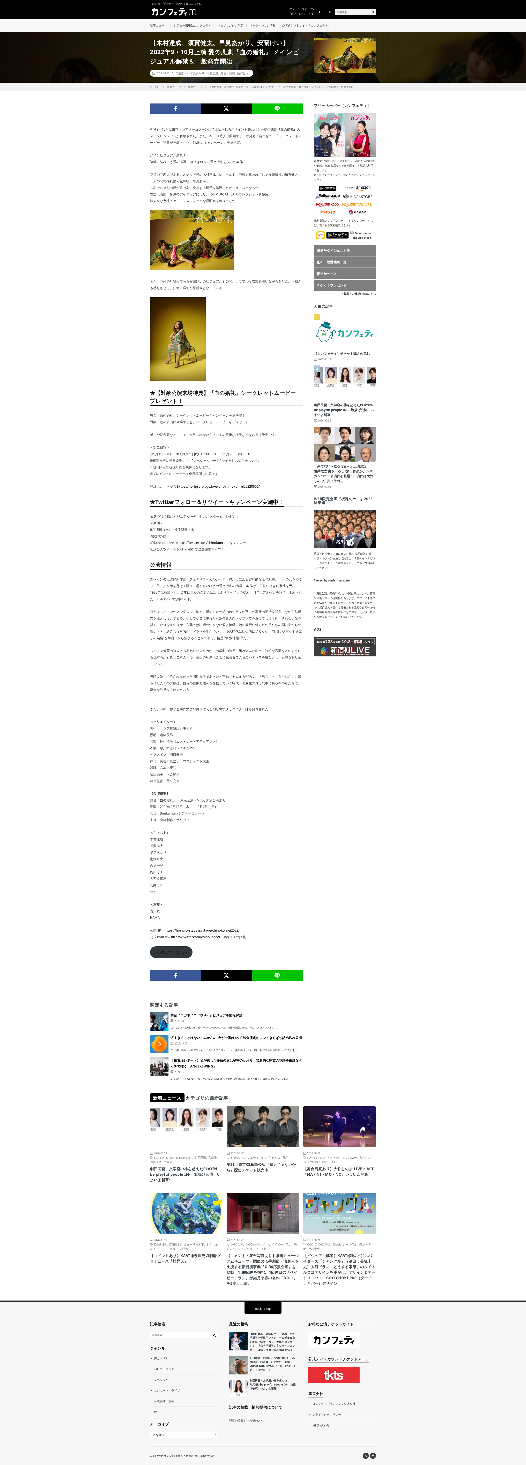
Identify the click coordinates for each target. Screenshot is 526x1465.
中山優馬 (169, 1248)
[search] (373, 12)
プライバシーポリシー (326, 1414)
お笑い (235, 1157)
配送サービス (327, 273)
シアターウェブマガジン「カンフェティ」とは (300, 11)
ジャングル (350, 1244)
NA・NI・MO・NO (319, 1157)
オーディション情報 (263, 25)
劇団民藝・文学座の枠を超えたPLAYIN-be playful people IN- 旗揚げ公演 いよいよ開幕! (344, 410)
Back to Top (263, 1309)
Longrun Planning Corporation (194, 1456)
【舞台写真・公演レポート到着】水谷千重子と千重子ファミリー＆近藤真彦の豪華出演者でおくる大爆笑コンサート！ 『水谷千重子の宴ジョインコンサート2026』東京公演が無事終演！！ (272, 1342)
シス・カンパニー (345, 1157)
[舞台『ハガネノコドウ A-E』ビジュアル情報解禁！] (159, 1021)
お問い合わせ (321, 1425)
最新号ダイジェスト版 (333, 250)
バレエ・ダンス (164, 1369)
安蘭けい (182, 73)
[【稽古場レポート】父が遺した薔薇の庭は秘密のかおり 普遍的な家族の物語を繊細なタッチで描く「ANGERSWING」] (159, 1066)
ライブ (265, 1157)
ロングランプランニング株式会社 (333, 1404)
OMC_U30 (237, 1244)
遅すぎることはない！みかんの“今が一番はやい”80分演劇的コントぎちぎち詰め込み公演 (236, 1037)
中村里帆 (183, 1248)
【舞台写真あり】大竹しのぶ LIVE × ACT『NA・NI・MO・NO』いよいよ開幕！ (338, 1171)
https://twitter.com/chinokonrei (201, 542)
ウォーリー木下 (194, 1244)
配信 (285, 1157)
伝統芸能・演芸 (164, 1401)
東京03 (276, 1157)
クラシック (161, 1380)
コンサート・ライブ (167, 1390)
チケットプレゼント (332, 285)
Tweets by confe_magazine (332, 580)
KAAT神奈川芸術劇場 (168, 1244)
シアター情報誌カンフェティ (192, 25)
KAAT (336, 1244)
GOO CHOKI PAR (319, 1244)
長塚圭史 (314, 1248)
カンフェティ (250, 1157)
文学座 (168, 1161)
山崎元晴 (155, 1161)
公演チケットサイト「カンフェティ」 (306, 25)
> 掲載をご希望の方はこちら (359, 293)
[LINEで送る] (277, 108)
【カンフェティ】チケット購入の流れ (342, 353)
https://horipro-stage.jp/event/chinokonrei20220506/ (218, 486)
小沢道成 (314, 1161)
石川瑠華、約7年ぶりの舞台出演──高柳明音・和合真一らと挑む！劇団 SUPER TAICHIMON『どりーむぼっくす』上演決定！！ (273, 1364)
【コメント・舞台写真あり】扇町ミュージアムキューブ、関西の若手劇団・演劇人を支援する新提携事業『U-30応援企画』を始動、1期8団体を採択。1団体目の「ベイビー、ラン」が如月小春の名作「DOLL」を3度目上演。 (263, 1269)
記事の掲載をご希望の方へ (246, 1420)
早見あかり (197, 73)
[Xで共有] (226, 108)
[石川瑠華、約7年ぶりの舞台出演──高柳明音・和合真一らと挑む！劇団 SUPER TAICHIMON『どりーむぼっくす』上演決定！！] (238, 1365)
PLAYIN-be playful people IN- (173, 1157)
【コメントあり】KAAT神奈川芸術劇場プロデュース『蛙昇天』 (185, 1258)
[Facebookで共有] (175, 108)
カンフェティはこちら (171, 952)
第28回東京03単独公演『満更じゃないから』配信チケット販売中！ (261, 1167)
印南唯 (212, 1157)
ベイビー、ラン (281, 1244)
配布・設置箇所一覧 (332, 262)
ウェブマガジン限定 (230, 25)
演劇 (263, 1248)
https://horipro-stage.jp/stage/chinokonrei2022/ (202, 930)
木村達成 (212, 73)
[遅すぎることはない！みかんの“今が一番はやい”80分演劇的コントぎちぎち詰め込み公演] (159, 1044)
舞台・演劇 (227, 73)
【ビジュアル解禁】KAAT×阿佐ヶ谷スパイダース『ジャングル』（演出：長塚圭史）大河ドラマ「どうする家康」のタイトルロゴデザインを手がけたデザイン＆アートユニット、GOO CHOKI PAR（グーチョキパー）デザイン (339, 1269)
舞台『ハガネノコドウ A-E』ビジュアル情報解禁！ (208, 1015)
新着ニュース (158, 25)
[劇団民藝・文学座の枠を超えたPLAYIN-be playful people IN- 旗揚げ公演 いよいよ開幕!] (238, 1388)
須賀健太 (243, 73)
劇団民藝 (200, 1157)
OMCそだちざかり (257, 1244)
